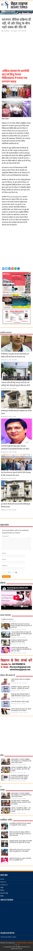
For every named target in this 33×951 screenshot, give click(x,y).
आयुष (1, 887)
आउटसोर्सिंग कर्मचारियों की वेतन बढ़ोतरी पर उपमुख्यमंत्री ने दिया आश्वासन (20, 824)
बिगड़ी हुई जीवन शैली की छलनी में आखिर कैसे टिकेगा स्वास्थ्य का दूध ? (20, 695)
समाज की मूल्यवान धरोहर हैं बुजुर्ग (20, 701)
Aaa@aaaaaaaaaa (7, 619)
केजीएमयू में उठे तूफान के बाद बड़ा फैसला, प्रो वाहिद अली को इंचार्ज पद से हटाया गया (15, 355)
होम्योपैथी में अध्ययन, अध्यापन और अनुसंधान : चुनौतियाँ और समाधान (20, 688)
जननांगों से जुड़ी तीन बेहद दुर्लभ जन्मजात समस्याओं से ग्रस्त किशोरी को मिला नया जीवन (15, 447)
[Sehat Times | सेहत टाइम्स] (16, 4)
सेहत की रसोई (4, 893)
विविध (2, 896)
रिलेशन (2, 890)
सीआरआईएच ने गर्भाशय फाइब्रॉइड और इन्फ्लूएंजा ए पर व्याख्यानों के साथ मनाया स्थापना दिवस (21, 761)
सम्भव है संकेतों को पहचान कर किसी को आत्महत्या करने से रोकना (21, 710)
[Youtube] (18, 945)
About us (3, 882)
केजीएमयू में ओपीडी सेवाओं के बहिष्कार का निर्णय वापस (19, 641)
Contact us (4, 885)
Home (2, 879)
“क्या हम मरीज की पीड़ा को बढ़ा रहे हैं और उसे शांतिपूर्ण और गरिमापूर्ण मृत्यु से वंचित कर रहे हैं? (15, 384)
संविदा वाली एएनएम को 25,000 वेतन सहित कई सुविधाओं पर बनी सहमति (19, 850)
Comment (5, 536)
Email (4, 559)
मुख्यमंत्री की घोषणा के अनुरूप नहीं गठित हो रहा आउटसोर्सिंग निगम (20, 859)
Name (4, 553)
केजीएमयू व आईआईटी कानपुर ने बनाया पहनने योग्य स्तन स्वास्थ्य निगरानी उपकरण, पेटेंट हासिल (20, 777)
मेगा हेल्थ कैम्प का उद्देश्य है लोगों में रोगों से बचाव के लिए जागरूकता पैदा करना (16, 474)
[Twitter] (16, 945)
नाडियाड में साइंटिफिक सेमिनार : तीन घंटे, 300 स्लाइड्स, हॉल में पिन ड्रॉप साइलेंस (21, 769)
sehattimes (7, 31)
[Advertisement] (16, 49)
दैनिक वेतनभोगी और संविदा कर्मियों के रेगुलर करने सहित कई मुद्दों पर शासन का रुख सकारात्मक (20, 834)
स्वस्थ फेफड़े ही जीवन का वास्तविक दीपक (20, 680)
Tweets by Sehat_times (8, 937)
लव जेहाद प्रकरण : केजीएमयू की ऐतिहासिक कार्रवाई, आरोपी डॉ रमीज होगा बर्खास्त (21, 802)
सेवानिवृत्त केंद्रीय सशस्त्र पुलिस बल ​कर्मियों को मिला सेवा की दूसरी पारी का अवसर (20, 842)
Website (4, 565)
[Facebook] (14, 945)
